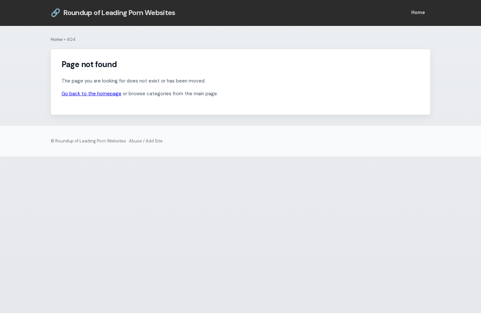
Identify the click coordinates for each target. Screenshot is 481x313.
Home (418, 12)
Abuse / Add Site (146, 141)
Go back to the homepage (91, 93)
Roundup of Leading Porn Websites (113, 13)
